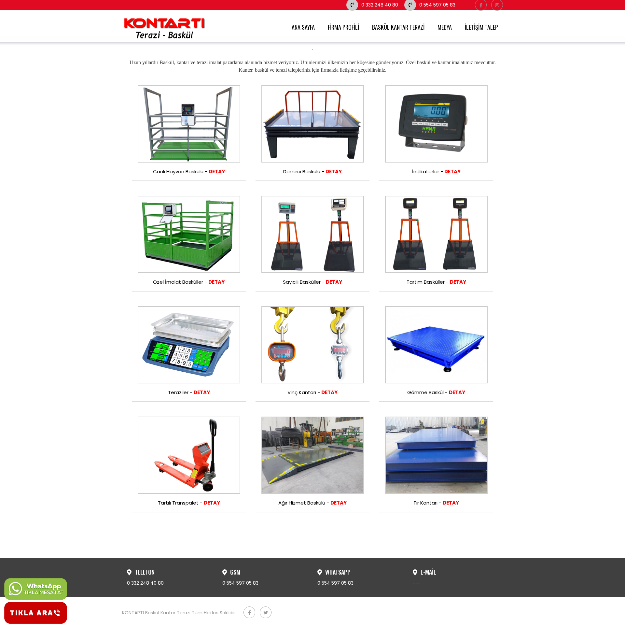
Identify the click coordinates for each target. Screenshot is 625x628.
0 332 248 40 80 (379, 5)
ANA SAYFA (303, 27)
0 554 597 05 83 (437, 5)
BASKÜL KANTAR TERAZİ (398, 27)
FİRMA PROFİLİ (343, 27)
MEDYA (445, 27)
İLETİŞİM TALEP (481, 27)
